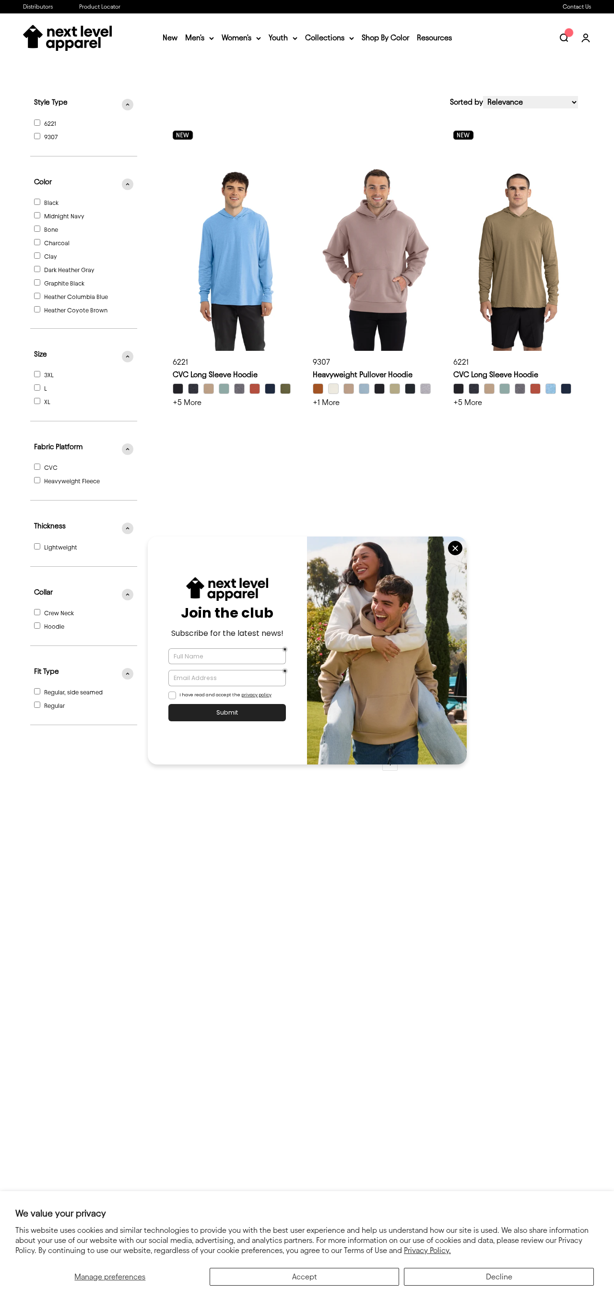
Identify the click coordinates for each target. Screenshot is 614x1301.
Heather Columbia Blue (76, 296)
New (170, 38)
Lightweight (60, 547)
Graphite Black (64, 283)
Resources (434, 38)
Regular (54, 705)
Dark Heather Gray (69, 269)
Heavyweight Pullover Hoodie (363, 374)
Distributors (38, 6)
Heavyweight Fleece (72, 480)
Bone (51, 229)
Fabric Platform (58, 447)
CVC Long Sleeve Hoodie (215, 374)
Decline (499, 1277)
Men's (194, 38)
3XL (49, 374)
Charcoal (57, 242)
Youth (278, 38)
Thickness (50, 526)
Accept (304, 1277)
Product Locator (99, 6)
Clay (50, 256)
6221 (50, 123)
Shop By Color (385, 38)
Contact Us (577, 6)
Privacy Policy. (427, 1250)
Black (51, 202)
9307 (51, 136)
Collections (324, 38)
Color (43, 182)
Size (40, 354)
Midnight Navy (64, 216)
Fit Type (46, 671)
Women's (236, 38)
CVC (51, 467)
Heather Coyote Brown (75, 310)
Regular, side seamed (73, 692)
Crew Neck (59, 612)
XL (47, 401)
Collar (43, 592)
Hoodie (54, 626)
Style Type (51, 102)
